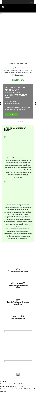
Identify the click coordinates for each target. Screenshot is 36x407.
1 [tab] (13, 122)
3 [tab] (17, 122)
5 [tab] (21, 122)
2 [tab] (15, 122)
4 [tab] (19, 122)
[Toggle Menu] (31, 2)
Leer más (12, 114)
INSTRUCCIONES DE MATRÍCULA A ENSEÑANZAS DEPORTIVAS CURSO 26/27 (16, 92)
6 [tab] (23, 122)
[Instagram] (18, 374)
